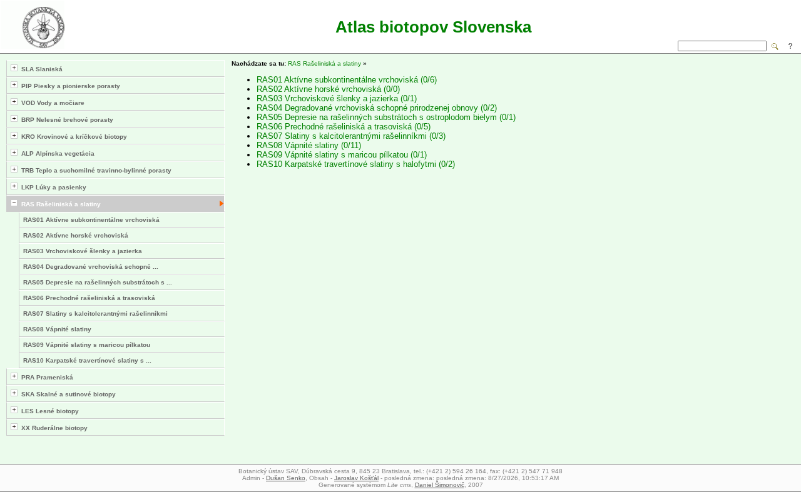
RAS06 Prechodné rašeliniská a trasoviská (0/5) (344, 126)
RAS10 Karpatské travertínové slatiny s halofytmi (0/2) (356, 164)
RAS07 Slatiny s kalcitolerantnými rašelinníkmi (95, 313)
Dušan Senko (285, 477)
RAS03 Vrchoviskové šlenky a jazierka (82, 251)
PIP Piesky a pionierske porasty (69, 86)
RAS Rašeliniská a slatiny (59, 204)
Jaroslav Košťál (356, 477)
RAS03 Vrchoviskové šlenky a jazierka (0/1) (337, 98)
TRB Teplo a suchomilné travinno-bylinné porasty (94, 170)
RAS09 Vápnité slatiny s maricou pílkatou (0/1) (342, 154)
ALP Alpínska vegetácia (56, 153)
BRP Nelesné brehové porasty (65, 119)
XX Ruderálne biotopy (53, 427)
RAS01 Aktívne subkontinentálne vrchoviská (91, 219)
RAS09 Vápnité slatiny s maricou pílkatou (86, 344)
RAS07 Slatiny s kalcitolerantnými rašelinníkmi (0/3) (351, 136)
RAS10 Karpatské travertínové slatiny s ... (87, 360)
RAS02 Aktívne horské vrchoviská (75, 235)
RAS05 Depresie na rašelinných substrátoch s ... (97, 282)
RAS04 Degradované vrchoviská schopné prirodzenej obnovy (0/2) (377, 108)
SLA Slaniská (40, 69)
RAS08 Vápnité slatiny (57, 329)
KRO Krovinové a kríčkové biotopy (72, 136)
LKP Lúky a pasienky (52, 187)
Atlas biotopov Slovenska (433, 27)
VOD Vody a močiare (51, 102)
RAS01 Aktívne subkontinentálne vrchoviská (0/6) (347, 79)
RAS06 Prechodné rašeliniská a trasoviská (89, 297)
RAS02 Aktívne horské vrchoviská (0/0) (328, 89)
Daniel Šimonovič (439, 484)
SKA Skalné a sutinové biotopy (67, 394)
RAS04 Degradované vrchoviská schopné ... (90, 266)
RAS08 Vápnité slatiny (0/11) (309, 145)
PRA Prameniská (45, 377)
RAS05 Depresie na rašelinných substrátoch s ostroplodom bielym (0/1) (386, 117)
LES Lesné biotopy (48, 411)
